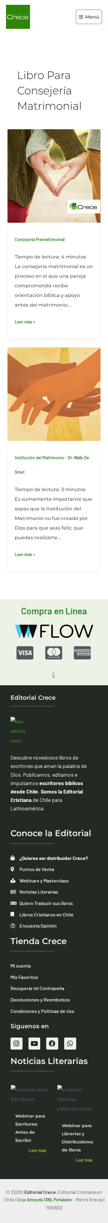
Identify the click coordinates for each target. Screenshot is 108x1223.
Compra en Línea (54, 610)
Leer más (37, 1150)
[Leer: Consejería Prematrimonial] (54, 175)
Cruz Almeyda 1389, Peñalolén (44, 1199)
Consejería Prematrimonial (39, 239)
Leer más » (25, 320)
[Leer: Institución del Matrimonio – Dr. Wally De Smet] (54, 393)
